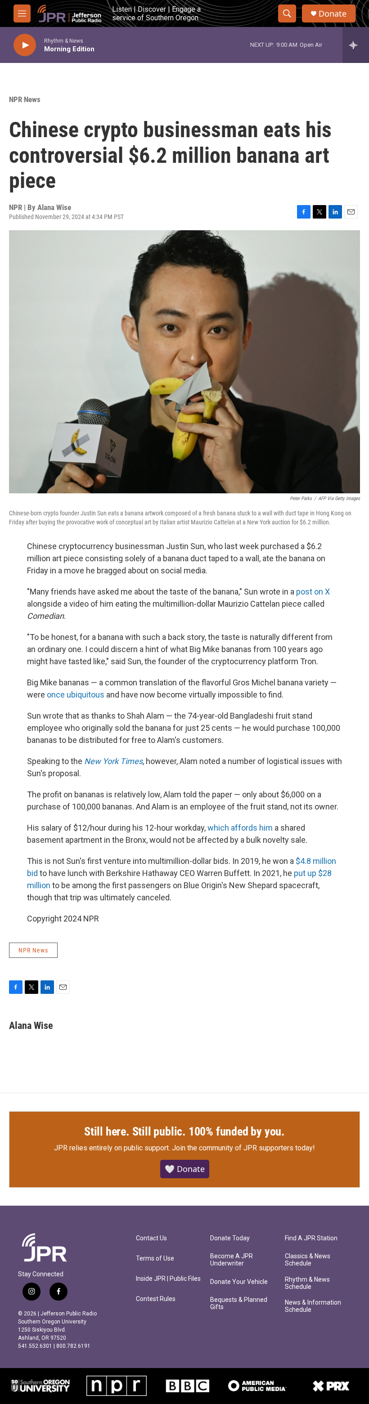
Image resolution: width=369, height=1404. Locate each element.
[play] (25, 45)
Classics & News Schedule (307, 1260)
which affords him (240, 827)
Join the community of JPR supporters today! (243, 1148)
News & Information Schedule (313, 1306)
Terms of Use (155, 1258)
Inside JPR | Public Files (168, 1278)
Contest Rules (156, 1299)
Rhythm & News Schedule (307, 1283)
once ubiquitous (75, 694)
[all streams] (355, 45)
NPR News (24, 99)
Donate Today (230, 1238)
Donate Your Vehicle (239, 1282)
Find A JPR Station (311, 1238)
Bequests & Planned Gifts (238, 1303)
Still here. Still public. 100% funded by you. (184, 1131)
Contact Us (151, 1238)
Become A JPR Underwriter (231, 1260)
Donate (332, 13)
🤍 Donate (185, 1168)
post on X (313, 591)
